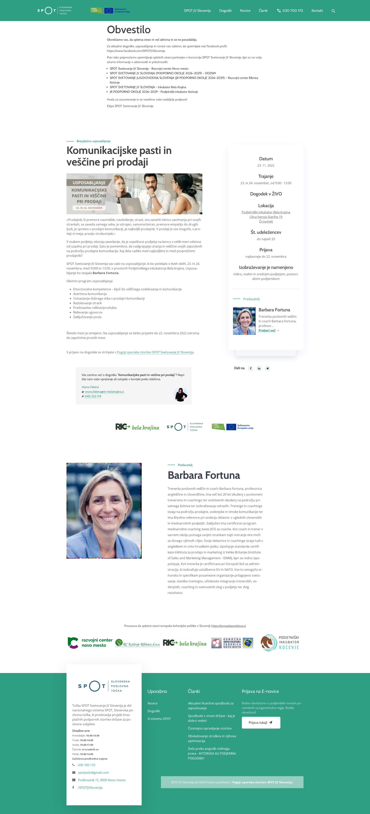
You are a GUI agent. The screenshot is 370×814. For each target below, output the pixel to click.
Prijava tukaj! (258, 722)
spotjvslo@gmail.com (93, 772)
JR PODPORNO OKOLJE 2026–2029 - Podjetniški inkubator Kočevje (154, 92)
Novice (245, 10)
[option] (137, 427)
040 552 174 (93, 396)
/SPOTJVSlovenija (90, 787)
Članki (263, 10)
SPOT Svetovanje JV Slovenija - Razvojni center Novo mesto (149, 68)
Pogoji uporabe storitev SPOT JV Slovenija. (262, 782)
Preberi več (267, 330)
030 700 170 (292, 10)
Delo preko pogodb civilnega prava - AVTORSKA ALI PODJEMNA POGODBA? (212, 753)
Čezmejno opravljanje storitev (210, 728)
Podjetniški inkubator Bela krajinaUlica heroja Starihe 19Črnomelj (266, 217)
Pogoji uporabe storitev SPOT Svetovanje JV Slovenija (155, 352)
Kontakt (317, 10)
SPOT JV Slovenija (197, 10)
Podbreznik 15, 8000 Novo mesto (102, 780)
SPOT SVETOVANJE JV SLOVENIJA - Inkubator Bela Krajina (148, 87)
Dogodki (225, 10)
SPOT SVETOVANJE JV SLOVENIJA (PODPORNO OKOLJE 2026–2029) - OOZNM (163, 73)
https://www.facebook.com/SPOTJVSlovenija (136, 51)
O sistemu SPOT (159, 719)
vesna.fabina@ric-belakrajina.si (104, 391)
